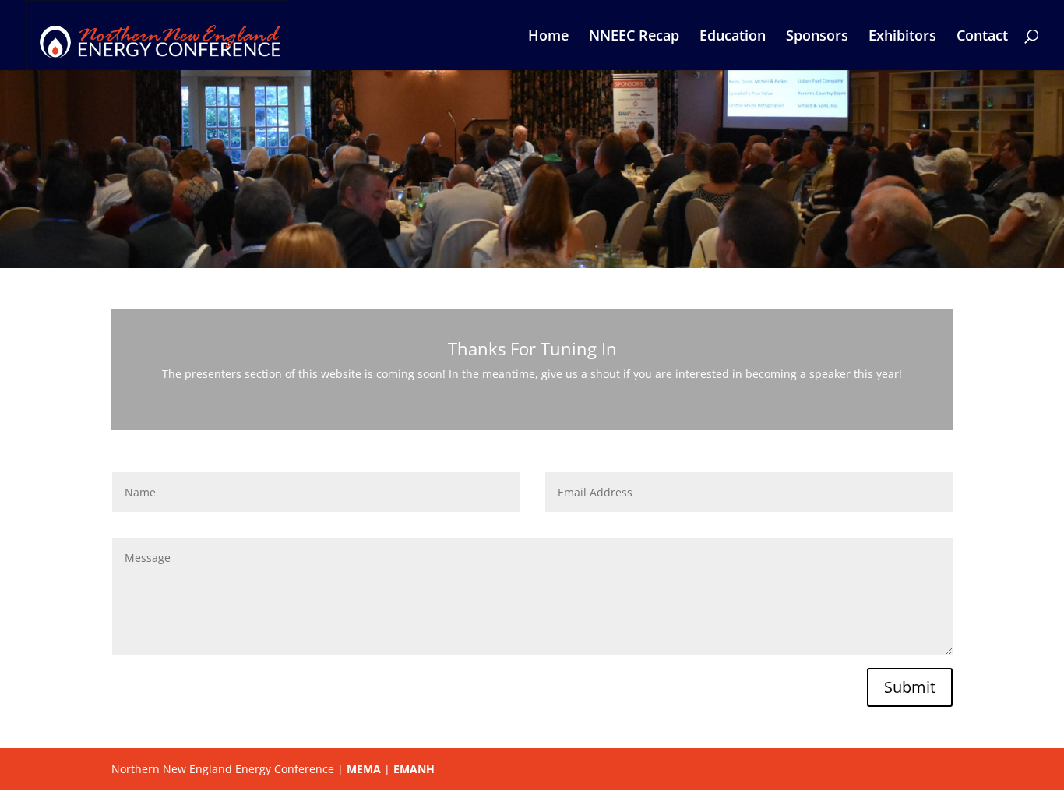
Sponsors (817, 37)
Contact (982, 37)
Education (732, 37)
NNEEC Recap (634, 37)
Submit (909, 686)
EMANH (414, 768)
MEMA (364, 768)
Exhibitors (902, 37)
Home (548, 37)
